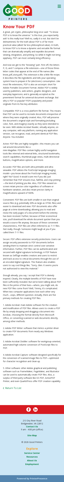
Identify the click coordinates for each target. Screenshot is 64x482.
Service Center (32, 453)
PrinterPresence (38, 478)
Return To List (13, 388)
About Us (32, 460)
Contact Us (32, 426)
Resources (32, 456)
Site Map (32, 435)
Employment (32, 464)
